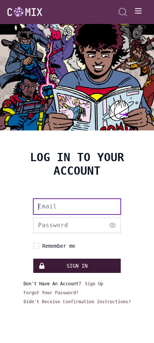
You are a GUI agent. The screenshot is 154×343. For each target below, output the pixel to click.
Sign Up (94, 283)
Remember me (58, 246)
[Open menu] (138, 10)
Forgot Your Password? (51, 292)
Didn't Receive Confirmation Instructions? (77, 301)
